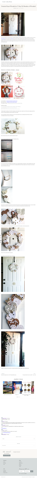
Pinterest (11, 106)
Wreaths (22, 8)
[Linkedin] (25, 473)
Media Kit (4, 471)
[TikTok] (22, 473)
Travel (20, 466)
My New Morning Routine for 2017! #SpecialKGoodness (8, 374)
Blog (20, 8)
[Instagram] (19, 473)
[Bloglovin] (26, 473)
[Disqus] (18, 407)
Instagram (14, 106)
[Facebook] (20, 473)
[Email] (1, 241)
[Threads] (24, 473)
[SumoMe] (1, 243)
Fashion (20, 464)
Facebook (8, 106)
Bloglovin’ (19, 106)
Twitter (17, 106)
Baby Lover (17, 394)
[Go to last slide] (4, 389)
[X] (1, 239)
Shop (4, 464)
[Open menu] (34, 1)
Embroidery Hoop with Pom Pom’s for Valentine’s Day (15, 103)
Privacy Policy (5, 472)
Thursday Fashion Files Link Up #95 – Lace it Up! (29, 374)
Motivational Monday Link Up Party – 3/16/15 (26, 395)
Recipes (20, 465)
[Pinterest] (21, 473)
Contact (4, 470)
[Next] (32, 389)
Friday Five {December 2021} (8, 394)
